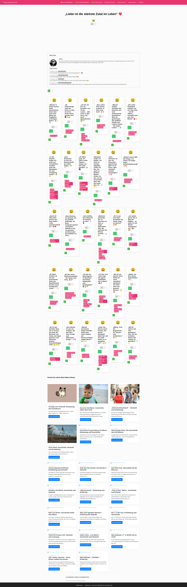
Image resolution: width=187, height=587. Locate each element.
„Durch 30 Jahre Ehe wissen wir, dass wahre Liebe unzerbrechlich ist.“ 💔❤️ (54, 221)
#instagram (84, 136)
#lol (100, 248)
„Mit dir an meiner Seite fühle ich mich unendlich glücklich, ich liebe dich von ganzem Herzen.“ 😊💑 (117, 283)
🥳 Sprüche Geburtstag (82, 2)
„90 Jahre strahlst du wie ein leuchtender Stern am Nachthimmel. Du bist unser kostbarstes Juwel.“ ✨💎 (54, 281)
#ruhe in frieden (131, 295)
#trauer (134, 298)
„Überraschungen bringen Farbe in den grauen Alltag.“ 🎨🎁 (64, 76)
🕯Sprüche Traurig (109, 2)
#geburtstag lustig (83, 189)
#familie (52, 189)
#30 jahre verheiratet (52, 240)
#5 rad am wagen (132, 244)
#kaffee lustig (98, 200)
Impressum (94, 585)
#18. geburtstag (82, 183)
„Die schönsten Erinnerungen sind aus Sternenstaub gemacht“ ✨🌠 (66, 73)
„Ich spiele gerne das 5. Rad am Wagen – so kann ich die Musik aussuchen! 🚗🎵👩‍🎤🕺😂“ (132, 223)
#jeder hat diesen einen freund (102, 361)
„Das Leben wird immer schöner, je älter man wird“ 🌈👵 (100, 108)
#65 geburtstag (69, 130)
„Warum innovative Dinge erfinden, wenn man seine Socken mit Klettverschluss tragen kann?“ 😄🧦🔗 (87, 334)
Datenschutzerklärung (105, 585)
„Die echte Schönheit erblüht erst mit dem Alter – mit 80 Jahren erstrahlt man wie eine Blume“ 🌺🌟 (133, 112)
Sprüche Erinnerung (62, 71)
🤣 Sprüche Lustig (97, 2)
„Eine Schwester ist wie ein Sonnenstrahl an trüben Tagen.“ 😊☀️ (69, 162)
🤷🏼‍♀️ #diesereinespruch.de (9, 2)
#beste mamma (71, 353)
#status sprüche (85, 140)
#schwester (68, 186)
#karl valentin (85, 354)
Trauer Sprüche (61, 79)
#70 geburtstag (128, 179)
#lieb (100, 296)
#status (83, 138)
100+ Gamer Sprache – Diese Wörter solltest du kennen (59, 558)
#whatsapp (101, 256)
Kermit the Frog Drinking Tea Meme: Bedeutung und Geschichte (93, 431)
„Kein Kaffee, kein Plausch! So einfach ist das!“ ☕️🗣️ (88, 219)
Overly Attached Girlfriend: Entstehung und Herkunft (59, 469)
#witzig (100, 258)
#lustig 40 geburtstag (53, 359)
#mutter (69, 357)
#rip (130, 293)
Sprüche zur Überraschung (63, 75)
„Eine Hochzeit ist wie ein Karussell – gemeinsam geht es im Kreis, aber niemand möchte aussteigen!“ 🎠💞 (113, 165)
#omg (100, 254)
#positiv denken (101, 301)
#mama (69, 355)
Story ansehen (54, 416)
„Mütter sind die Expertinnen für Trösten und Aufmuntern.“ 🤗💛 (118, 332)
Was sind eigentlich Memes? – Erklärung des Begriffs (91, 513)
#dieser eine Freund (102, 357)
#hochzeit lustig (117, 141)
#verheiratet (68, 297)
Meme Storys (132, 2)
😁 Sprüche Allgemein (67, 2)
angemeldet (71, 580)
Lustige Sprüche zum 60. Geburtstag (64, 82)
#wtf (104, 258)
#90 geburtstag (54, 301)
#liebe (115, 307)
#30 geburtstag (118, 238)
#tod (130, 298)
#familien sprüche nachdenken (53, 197)
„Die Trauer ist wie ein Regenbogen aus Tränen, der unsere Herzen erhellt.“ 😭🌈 (69, 80)
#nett (103, 296)
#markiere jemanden (101, 251)
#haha (83, 134)
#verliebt (116, 311)
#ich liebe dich (118, 305)
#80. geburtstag (101, 125)
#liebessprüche (118, 309)
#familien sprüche (52, 192)
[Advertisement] (91, 40)
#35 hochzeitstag (69, 293)
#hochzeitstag (72, 295)
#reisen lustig (53, 136)
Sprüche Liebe (121, 2)
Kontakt (141, 2)
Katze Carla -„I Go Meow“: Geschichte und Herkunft (90, 536)
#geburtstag (69, 132)
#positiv (101, 298)
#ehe (66, 295)
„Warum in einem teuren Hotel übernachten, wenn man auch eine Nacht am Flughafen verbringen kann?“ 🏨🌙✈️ (54, 113)
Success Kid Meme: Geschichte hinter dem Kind (92, 409)
